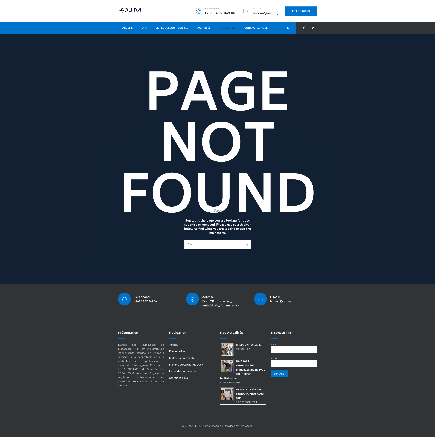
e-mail (275, 358)
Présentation (177, 351)
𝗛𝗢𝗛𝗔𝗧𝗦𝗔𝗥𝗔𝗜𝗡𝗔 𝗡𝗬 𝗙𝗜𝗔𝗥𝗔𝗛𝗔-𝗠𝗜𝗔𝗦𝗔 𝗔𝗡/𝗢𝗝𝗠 (250, 394)
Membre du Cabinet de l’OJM (186, 365)
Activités (204, 28)
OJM (144, 28)
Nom (274, 344)
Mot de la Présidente (182, 358)
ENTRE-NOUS (301, 11)
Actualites (227, 28)
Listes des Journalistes (172, 28)
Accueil (127, 28)
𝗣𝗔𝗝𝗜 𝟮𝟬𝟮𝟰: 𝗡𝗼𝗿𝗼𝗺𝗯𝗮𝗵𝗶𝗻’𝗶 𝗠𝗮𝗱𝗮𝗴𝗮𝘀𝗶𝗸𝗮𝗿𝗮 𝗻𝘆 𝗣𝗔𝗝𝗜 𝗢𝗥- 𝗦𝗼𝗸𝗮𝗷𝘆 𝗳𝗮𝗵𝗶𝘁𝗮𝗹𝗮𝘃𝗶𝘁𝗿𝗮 (242, 370)
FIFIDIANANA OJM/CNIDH (249, 345)
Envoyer (280, 373)
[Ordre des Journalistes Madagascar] (135, 11)
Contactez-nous (256, 28)
